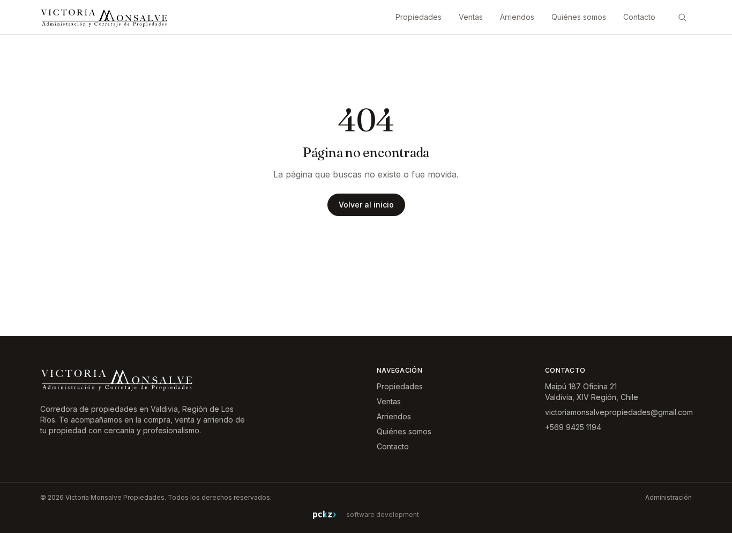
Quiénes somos (578, 16)
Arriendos (517, 16)
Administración (668, 497)
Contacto (639, 16)
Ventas (471, 16)
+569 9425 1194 (573, 427)
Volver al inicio (366, 204)
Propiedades (418, 16)
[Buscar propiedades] (682, 17)
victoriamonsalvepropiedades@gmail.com (619, 412)
